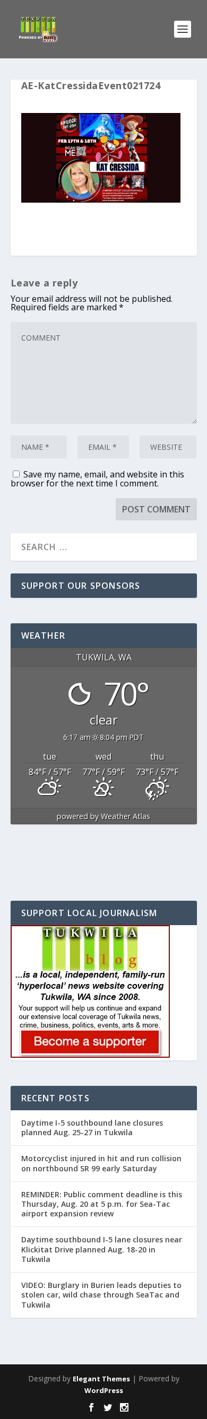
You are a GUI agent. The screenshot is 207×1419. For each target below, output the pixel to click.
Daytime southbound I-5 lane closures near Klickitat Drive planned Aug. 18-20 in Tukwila (101, 1249)
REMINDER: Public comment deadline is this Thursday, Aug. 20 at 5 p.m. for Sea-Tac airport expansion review (101, 1203)
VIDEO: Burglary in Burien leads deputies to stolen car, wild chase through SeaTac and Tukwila (101, 1294)
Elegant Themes (101, 1378)
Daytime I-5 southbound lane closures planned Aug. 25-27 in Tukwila (92, 1127)
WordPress (103, 1390)
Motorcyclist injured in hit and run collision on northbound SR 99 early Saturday (101, 1163)
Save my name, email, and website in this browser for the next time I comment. (97, 478)
